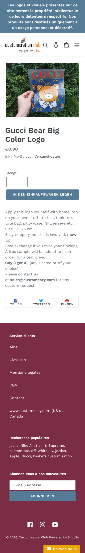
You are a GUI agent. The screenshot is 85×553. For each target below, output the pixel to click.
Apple (14, 456)
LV (51, 451)
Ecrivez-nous (64, 549)
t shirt (41, 445)
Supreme (56, 445)
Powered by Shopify (64, 537)
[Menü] (77, 45)
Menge (11, 173)
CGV (13, 385)
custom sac (19, 451)
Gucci (26, 456)
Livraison (17, 359)
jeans (13, 445)
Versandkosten (47, 156)
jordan (60, 451)
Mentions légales (24, 372)
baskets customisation (52, 456)
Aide (13, 347)
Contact (16, 398)
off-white (39, 451)
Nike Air (27, 445)
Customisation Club (33, 537)
